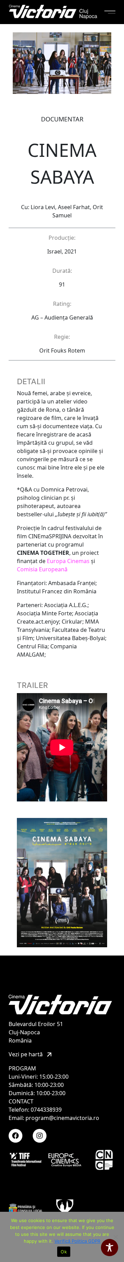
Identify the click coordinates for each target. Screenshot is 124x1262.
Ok (64, 1251)
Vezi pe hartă (26, 1054)
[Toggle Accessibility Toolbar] (109, 1247)
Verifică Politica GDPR (77, 1241)
